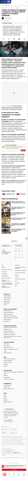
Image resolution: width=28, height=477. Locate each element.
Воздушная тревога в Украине (10, 316)
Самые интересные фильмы (10, 358)
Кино (5, 357)
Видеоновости (7, 301)
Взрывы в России (7, 319)
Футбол (5, 396)
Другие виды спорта (8, 401)
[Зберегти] (24, 39)
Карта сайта (17, 283)
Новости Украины (7, 297)
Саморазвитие (7, 377)
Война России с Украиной (10, 309)
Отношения (7, 5)
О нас (3, 265)
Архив (16, 281)
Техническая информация (20, 272)
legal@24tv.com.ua (16, 452)
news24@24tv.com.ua (6, 245)
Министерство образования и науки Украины (13, 372)
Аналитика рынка (7, 385)
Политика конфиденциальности (6, 281)
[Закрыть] (26, 466)
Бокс (5, 394)
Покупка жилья (7, 386)
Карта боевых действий (9, 312)
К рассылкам (8, 420)
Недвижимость (7, 383)
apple (14, 429)
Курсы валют (6, 345)
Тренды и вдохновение (9, 388)
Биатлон (5, 400)
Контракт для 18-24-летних (9, 332)
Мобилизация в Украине (10, 325)
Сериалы (5, 365)
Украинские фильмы (8, 360)
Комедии (5, 364)
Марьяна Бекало (8, 18)
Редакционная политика (6, 269)
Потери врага (7, 321)
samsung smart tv (14, 433)
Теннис (5, 398)
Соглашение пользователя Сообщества (20, 268)
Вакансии (17, 276)
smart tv (5, 433)
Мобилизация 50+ (7, 329)
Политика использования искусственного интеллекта (7, 284)
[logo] (8, 2)
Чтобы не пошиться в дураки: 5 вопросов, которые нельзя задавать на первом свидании (18, 5)
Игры (16, 285)
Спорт (5, 393)
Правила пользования (6, 278)
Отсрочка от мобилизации (9, 334)
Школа (5, 373)
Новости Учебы (7, 370)
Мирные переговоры (8, 314)
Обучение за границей (8, 379)
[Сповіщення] (26, 2)
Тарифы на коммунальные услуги (11, 349)
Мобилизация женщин (8, 331)
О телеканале (4, 271)
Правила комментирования (20, 270)
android (5, 429)
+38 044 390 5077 (18, 245)
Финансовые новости (8, 347)
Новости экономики (9, 342)
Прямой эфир (7, 299)
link (15, 251)
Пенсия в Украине (7, 352)
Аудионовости (7, 302)
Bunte (8, 20)
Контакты (17, 274)
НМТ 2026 (6, 375)
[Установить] (14, 468)
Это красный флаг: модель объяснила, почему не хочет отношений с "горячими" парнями (12, 107)
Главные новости (7, 295)
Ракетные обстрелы (8, 310)
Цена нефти (6, 343)
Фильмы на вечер (7, 362)
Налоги (5, 350)
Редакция (3, 267)
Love (2, 5)
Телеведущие (4, 273)
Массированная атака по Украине (11, 317)
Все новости (7, 294)
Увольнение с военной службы (10, 327)
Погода (5, 304)
